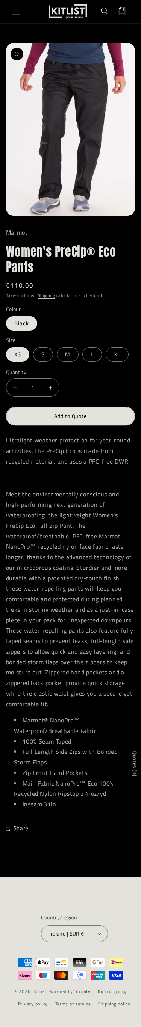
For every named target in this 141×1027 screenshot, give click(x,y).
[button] (15, 11)
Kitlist (40, 991)
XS (17, 354)
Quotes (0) (135, 763)
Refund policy (112, 991)
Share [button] (21, 828)
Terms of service (73, 1004)
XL (117, 354)
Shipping (46, 295)
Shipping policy (114, 1004)
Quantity (16, 372)
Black (21, 323)
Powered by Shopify (69, 991)
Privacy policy (33, 1004)
